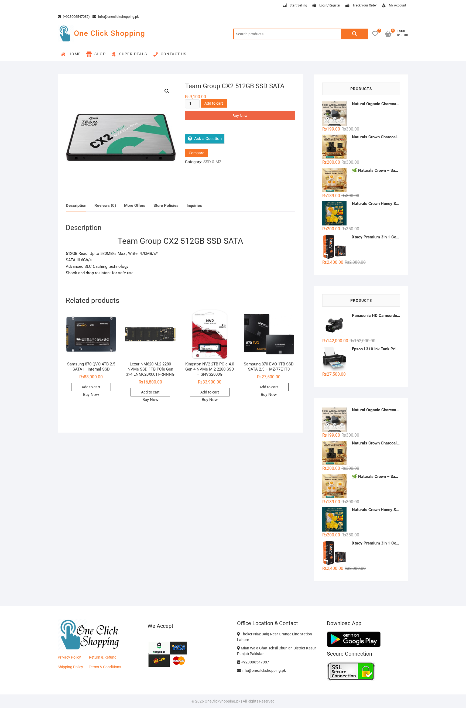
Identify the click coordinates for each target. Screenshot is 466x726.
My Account (397, 5)
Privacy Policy (69, 657)
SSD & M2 (212, 161)
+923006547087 (254, 662)
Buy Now (240, 116)
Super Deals (133, 54)
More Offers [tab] (134, 205)
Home (74, 54)
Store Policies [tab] (166, 205)
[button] (167, 91)
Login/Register (329, 5)
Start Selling (298, 5)
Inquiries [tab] (194, 205)
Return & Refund (102, 657)
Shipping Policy (70, 667)
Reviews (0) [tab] (105, 205)
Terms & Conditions (105, 667)
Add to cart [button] (91, 387)
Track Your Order (364, 5)
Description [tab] (76, 205)
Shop (100, 54)
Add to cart (213, 103)
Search (354, 34)
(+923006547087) (76, 17)
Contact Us (174, 54)
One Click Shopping (109, 33)
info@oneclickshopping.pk (118, 17)
